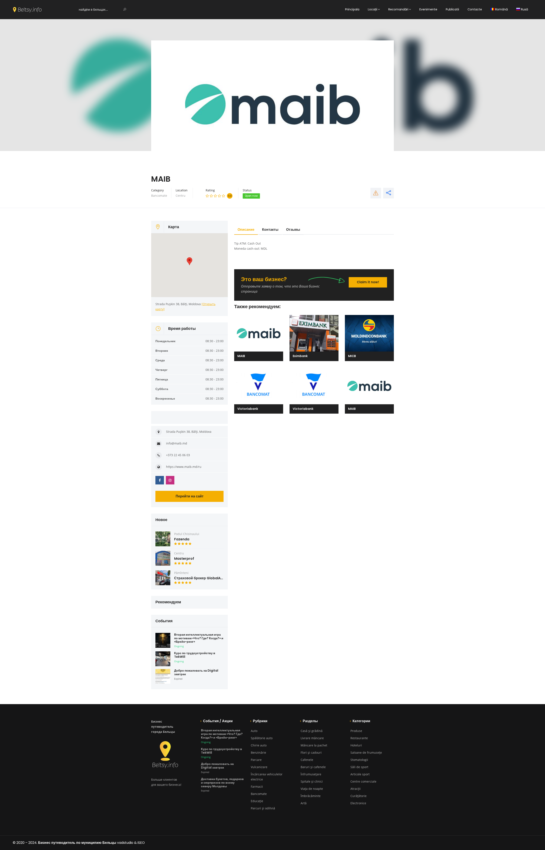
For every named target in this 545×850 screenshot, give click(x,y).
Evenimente (428, 9)
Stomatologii (359, 760)
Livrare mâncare (312, 738)
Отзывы (293, 229)
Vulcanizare (259, 767)
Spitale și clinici (312, 781)
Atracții (355, 789)
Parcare (256, 760)
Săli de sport (359, 767)
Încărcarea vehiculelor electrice (267, 776)
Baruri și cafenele (313, 767)
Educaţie (257, 801)
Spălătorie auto (261, 738)
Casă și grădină (312, 731)
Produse (356, 731)
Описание (246, 229)
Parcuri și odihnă (263, 808)
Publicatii (452, 9)
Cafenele (307, 760)
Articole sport (360, 774)
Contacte (475, 9)
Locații (372, 9)
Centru (180, 196)
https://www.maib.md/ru (183, 467)
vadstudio (125, 842)
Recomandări (398, 9)
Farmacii (257, 787)
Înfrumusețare (311, 774)
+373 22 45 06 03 (178, 455)
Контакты (270, 229)
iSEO (141, 842)
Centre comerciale (363, 781)
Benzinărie (258, 752)
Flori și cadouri (311, 752)
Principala (352, 9)
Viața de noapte (312, 789)
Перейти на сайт (190, 496)
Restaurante (359, 738)
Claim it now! (368, 282)
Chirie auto (259, 745)
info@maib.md (176, 443)
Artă (304, 803)
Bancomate (159, 196)
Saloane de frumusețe (366, 752)
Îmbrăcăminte (311, 796)
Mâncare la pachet (314, 745)
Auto (254, 731)
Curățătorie (358, 796)
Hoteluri (356, 745)
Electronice (358, 803)
